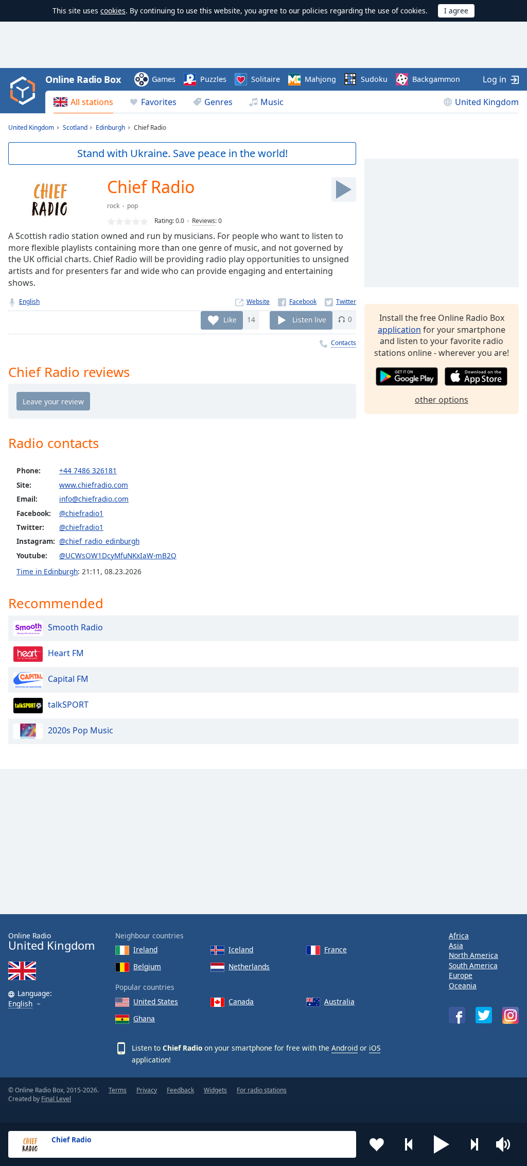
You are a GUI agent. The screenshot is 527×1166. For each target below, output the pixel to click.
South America (473, 965)
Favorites (159, 102)
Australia (339, 1001)
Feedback (180, 1090)
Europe (460, 975)
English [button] (20, 1004)
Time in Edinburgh (47, 571)
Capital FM (68, 678)
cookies (113, 10)
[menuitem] (83, 102)
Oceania (463, 985)
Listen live (309, 319)
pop (132, 205)
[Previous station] (409, 1144)
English (29, 301)
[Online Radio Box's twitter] (484, 1015)
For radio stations (262, 1090)
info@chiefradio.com (94, 499)
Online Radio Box (82, 79)
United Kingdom (487, 102)
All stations (92, 102)
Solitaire (265, 79)
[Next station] (474, 1144)
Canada (241, 1001)
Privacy (146, 1090)
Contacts (343, 342)
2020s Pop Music (80, 730)
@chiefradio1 (81, 513)
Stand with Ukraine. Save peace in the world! (182, 153)
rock (113, 205)
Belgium (147, 966)
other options (441, 399)
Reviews (203, 220)
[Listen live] (343, 189)
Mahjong (320, 79)
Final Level (56, 1098)
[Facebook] (297, 301)
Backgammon (436, 79)
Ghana (144, 1018)
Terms (118, 1090)
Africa (459, 935)
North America (473, 955)
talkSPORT (68, 704)
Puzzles (213, 79)
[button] (441, 1144)
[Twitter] (340, 301)
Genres (218, 102)
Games (163, 79)
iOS (374, 1048)
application (399, 329)
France (335, 949)
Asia (456, 945)
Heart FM (66, 653)
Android (344, 1048)
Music (272, 102)
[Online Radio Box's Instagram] (510, 1015)
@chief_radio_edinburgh (99, 541)
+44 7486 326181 (88, 470)
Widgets (215, 1090)
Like (230, 319)
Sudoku (374, 79)
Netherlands (249, 966)
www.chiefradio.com (93, 485)
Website (258, 301)
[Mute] (506, 1144)
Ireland (145, 949)
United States (155, 1001)
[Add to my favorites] (376, 1144)
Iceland (241, 949)
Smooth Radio (75, 627)
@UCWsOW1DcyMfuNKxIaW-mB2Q (118, 555)
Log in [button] (494, 79)
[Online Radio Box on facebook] (457, 1015)
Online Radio (51, 942)
